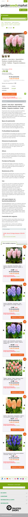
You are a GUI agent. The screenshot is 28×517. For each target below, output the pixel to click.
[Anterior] (6, 28)
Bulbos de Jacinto (15, 22)
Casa (2, 22)
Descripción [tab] (5, 101)
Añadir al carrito (9, 94)
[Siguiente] (13, 28)
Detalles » (20, 98)
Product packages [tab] (6, 229)
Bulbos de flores (8, 22)
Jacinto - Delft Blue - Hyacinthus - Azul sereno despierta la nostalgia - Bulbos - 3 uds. (12, 304)
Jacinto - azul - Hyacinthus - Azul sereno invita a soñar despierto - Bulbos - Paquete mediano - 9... (13, 342)
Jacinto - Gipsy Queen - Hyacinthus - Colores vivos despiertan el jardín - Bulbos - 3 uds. (13, 416)
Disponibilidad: (5, 88)
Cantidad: (4, 90)
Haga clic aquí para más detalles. (9, 236)
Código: (4, 86)
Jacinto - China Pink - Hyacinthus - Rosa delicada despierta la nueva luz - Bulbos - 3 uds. (13, 267)
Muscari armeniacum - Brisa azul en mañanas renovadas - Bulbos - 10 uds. (13, 454)
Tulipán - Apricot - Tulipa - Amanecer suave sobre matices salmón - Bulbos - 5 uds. (13, 379)
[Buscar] (25, 19)
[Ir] (24, 487)
